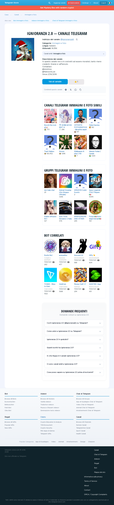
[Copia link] (80, 90)
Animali (61, 441)
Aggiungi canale (60, 3)
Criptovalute (48, 289)
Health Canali (81, 433)
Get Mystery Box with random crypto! (57, 8)
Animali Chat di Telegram (85, 407)
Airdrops (77, 286)
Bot (95, 468)
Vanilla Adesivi (46, 401)
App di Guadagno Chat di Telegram (89, 401)
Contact (87, 490)
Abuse (95, 3)
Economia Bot (10, 401)
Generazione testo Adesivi (50, 410)
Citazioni (91, 441)
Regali (96, 463)
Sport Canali (80, 431)
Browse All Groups (83, 399)
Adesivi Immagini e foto (40, 20)
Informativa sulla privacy (93, 476)
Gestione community (62, 258)
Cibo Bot (8, 410)
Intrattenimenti (79, 258)
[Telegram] (66, 90)
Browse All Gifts (10, 422)
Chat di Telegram (100, 454)
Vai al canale (55, 82)
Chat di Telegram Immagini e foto (64, 20)
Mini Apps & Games (48, 431)
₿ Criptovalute (73, 3)
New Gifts (8, 428)
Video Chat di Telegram (85, 404)
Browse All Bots (10, 399)
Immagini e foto (59, 43)
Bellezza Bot (9, 404)
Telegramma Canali (83, 428)
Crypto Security (46, 428)
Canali (96, 450)
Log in (103, 3)
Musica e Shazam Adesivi (50, 407)
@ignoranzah (67, 39)
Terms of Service (90, 481)
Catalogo (85, 3)
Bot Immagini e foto (20, 20)
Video (53, 441)
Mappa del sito (99, 472)
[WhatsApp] (76, 90)
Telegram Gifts (46, 433)
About (86, 485)
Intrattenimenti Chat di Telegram (88, 410)
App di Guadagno (42, 441)
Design (82, 441)
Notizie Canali (81, 425)
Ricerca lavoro (94, 286)
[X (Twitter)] (71, 90)
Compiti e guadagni (47, 258)
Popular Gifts (9, 425)
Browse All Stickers (47, 399)
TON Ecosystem (46, 425)
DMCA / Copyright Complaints (95, 494)
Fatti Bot (8, 407)
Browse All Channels (83, 422)
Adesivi (97, 459)
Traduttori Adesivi (47, 404)
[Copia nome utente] (76, 39)
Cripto (43, 417)
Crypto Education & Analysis (51, 422)
